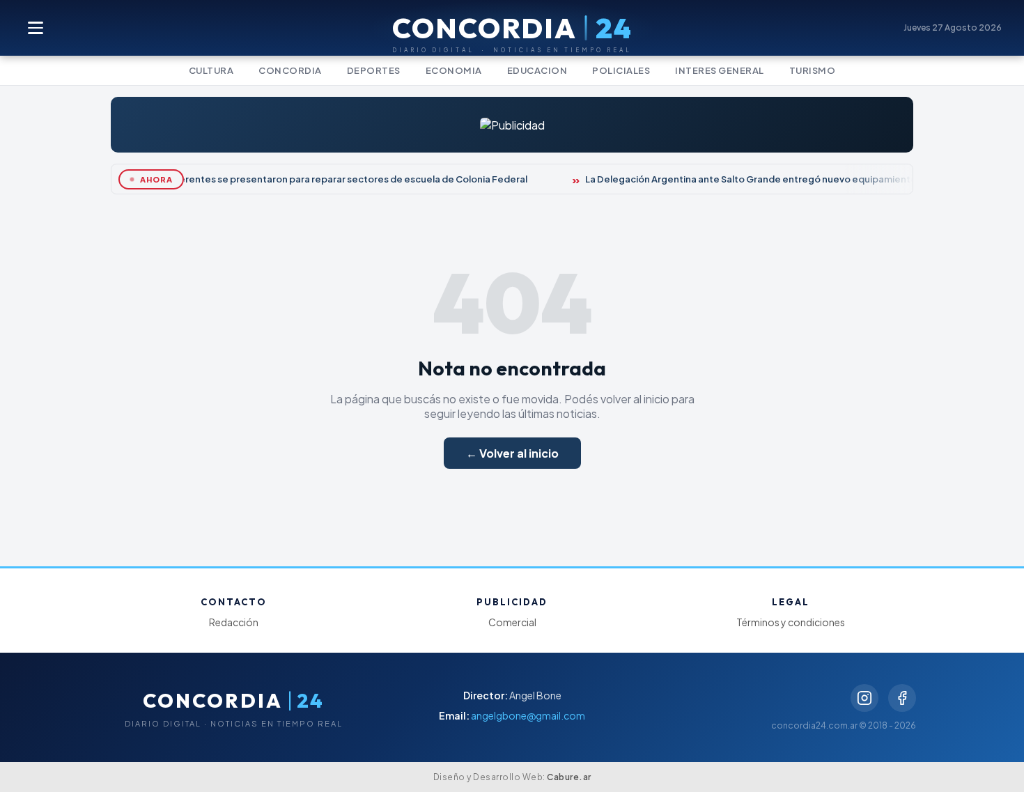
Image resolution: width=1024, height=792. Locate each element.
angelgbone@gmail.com (528, 715)
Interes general (719, 70)
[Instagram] (864, 698)
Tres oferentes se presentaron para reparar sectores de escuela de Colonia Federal (333, 179)
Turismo (812, 70)
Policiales (621, 70)
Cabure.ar (569, 777)
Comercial (512, 622)
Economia (454, 70)
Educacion (537, 70)
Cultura (211, 70)
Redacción (233, 622)
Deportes (374, 70)
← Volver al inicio (512, 453)
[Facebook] (902, 698)
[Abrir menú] (36, 28)
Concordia (290, 70)
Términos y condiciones (790, 622)
